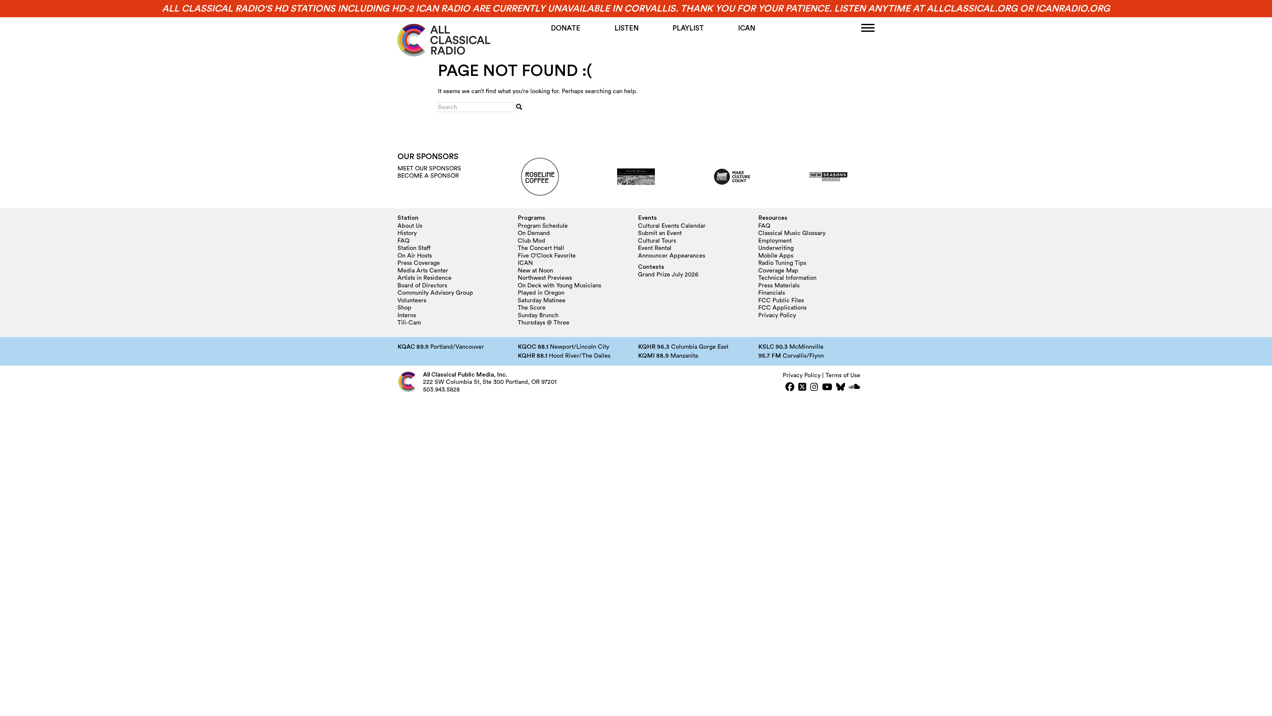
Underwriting (776, 248)
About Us (410, 226)
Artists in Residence (424, 278)
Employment (775, 241)
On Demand (534, 233)
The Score (532, 308)
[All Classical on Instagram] (814, 388)
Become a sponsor (428, 176)
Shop (404, 308)
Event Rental (654, 248)
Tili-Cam (409, 323)
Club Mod (531, 241)
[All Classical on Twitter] (802, 388)
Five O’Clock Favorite (547, 256)
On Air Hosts (415, 256)
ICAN (746, 28)
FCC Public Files (781, 300)
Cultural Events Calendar (672, 226)
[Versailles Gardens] (636, 177)
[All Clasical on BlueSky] (840, 388)
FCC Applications (782, 308)
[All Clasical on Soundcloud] (854, 388)
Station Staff (414, 248)
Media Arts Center (423, 270)
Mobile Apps (775, 256)
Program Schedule (543, 226)
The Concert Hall (541, 248)
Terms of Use (842, 375)
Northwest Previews (545, 278)
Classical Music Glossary (791, 233)
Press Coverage (419, 263)
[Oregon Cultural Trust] (732, 177)
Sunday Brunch (538, 315)
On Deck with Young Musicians (559, 285)
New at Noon (535, 270)
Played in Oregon (541, 293)
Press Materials (779, 285)
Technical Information (787, 278)
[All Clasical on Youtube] (827, 388)
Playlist (688, 28)
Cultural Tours (657, 241)
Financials (771, 293)
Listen (626, 28)
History (407, 233)
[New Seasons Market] (828, 177)
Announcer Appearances (671, 256)
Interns (407, 315)
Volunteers (412, 300)
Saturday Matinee (541, 300)
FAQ (403, 241)
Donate (565, 28)
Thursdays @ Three (543, 323)
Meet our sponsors (429, 168)
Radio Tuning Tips (782, 263)
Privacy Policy (777, 315)
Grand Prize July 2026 (668, 274)
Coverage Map (778, 270)
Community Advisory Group (435, 293)
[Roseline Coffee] (540, 177)
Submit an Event (660, 233)
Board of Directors (422, 285)
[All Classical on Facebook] (789, 388)
